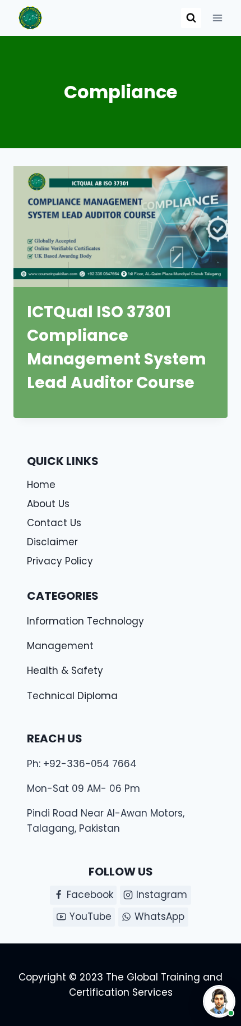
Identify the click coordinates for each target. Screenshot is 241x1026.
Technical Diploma (72, 696)
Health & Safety (65, 670)
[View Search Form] (191, 18)
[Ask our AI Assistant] (219, 1001)
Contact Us (54, 523)
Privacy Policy (60, 561)
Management (60, 646)
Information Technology (85, 621)
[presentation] (120, 226)
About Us (48, 503)
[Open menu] (217, 17)
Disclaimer (52, 542)
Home (41, 484)
